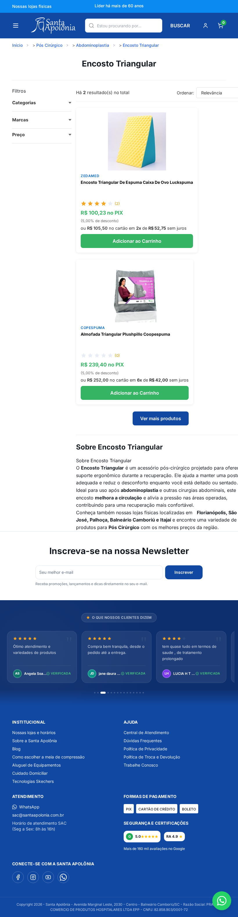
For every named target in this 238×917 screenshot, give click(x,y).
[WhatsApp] (63, 877)
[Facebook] (18, 877)
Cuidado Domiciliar (30, 773)
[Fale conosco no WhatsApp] (221, 900)
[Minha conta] (205, 25)
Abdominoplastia (92, 45)
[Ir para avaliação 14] (140, 692)
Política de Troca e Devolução (152, 756)
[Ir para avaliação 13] (137, 692)
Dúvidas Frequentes (143, 740)
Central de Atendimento (146, 732)
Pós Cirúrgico (49, 45)
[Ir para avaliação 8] (121, 692)
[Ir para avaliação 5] (111, 692)
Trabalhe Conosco (141, 765)
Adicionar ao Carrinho (137, 241)
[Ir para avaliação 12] (133, 692)
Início (17, 45)
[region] (119, 657)
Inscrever (183, 572)
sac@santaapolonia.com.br (38, 814)
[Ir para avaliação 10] (127, 692)
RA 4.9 (172, 836)
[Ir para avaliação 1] (94, 692)
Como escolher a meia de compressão (48, 756)
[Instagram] (33, 877)
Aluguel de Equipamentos (36, 765)
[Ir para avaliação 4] (108, 692)
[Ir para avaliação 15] (143, 692)
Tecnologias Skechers (33, 781)
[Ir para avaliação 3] (103, 693)
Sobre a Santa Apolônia (34, 740)
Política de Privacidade (145, 748)
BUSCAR (180, 25)
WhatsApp (29, 806)
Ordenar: (185, 92)
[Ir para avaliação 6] (114, 692)
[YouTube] (48, 877)
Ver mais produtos (160, 418)
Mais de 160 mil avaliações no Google (154, 848)
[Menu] (15, 25)
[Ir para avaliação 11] (130, 692)
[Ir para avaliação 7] (117, 692)
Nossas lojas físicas (32, 6)
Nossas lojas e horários (33, 732)
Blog (16, 748)
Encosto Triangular (141, 45)
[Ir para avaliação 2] (98, 692)
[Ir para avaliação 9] (124, 692)
